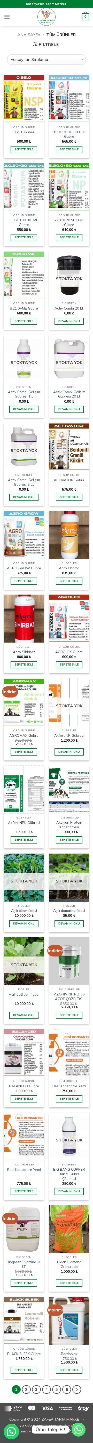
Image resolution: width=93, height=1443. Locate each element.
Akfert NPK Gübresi (24, 822)
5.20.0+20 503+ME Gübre (69, 222)
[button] (7, 16)
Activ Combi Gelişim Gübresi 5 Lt (24, 482)
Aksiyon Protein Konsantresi (69, 824)
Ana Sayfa (29, 34)
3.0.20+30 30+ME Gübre (24, 222)
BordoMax (69, 1353)
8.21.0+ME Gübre (24, 308)
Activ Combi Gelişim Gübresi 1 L (24, 394)
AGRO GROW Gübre (24, 568)
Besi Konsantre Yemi (69, 1086)
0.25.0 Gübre (23, 132)
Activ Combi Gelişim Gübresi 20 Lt (69, 394)
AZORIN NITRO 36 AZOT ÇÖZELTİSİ (69, 996)
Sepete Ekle (24, 149)
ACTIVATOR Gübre (69, 480)
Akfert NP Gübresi (69, 735)
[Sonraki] (76, 1389)
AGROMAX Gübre (23, 735)
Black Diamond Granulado (69, 1264)
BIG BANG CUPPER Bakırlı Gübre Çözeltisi (69, 1173)
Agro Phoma (69, 568)
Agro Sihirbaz (24, 652)
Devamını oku (69, 321)
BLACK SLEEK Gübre (24, 1353)
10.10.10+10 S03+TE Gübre (69, 134)
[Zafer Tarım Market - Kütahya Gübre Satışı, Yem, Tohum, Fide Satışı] (46, 17)
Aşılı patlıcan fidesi (24, 994)
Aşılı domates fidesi (69, 910)
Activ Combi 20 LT (69, 308)
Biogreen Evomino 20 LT (24, 1264)
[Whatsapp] (79, 1430)
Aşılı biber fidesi (24, 910)
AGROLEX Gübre (69, 652)
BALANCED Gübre (24, 1086)
